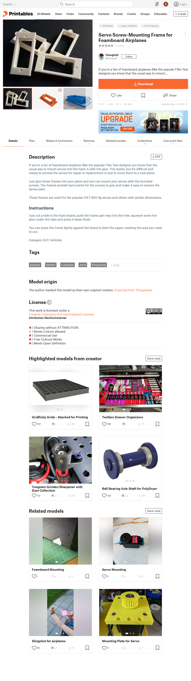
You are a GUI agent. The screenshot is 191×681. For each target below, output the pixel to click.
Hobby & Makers (129, 25)
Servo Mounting (114, 569)
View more (154, 358)
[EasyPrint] (157, 4)
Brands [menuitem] (118, 13)
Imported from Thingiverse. (133, 290)
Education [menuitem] (160, 13)
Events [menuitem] (131, 13)
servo (83, 264)
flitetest (50, 264)
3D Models (107, 25)
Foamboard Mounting (48, 569)
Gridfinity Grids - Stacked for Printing (60, 417)
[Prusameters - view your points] (165, 4)
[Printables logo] (18, 14)
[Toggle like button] (34, 424)
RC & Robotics (152, 25)
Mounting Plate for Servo (120, 641)
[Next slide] (89, 99)
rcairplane (67, 264)
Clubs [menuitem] (70, 13)
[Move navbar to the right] (169, 13)
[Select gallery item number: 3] (130, 409)
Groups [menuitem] (145, 13)
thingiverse (99, 264)
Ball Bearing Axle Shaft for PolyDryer (129, 488)
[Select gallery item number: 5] (136, 409)
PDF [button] (158, 156)
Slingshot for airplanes (49, 641)
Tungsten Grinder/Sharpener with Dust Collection (57, 488)
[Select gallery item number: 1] (58, 409)
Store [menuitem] (58, 13)
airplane (35, 264)
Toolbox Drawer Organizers (122, 417)
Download (145, 84)
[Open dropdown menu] (185, 34)
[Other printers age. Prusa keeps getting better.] (143, 121)
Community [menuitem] (86, 13)
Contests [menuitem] (103, 13)
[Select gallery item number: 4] (133, 409)
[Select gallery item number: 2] (62, 409)
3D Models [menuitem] (44, 13)
